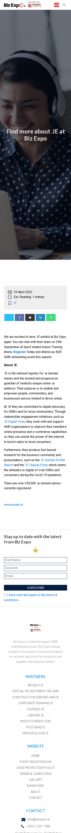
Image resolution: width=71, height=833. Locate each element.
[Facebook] (19, 317)
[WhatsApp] (51, 317)
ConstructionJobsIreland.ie (35, 697)
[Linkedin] (40, 317)
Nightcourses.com (35, 721)
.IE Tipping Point (36, 465)
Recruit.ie (35, 685)
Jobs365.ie (35, 715)
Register (19, 352)
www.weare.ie (13, 505)
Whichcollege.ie (35, 733)
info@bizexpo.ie (38, 819)
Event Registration (35, 762)
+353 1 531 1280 (38, 826)
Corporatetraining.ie (35, 703)
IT (15, 303)
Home (35, 756)
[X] (9, 317)
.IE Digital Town (14, 421)
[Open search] (64, 5)
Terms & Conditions (35, 774)
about (35, 792)
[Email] (30, 317)
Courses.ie (35, 709)
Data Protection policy (36, 768)
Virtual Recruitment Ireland (35, 691)
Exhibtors (35, 786)
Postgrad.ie (35, 727)
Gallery (35, 780)
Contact (35, 798)
